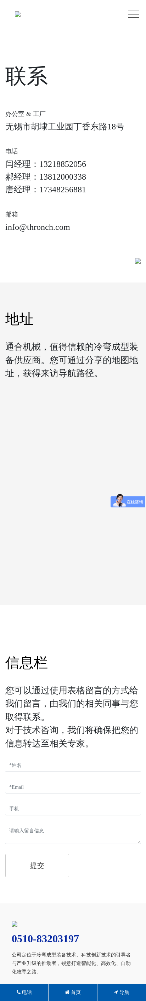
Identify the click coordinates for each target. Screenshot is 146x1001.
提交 (37, 865)
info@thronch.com (37, 227)
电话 (26, 992)
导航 (123, 992)
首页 (75, 992)
